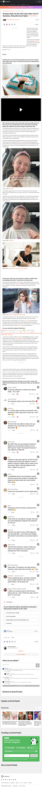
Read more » (21, 650)
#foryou (17, 333)
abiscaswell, (36, 41)
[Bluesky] (9, 779)
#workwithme (36, 333)
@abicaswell (3, 330)
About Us (17, 782)
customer (19, 325)
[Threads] (11, 779)
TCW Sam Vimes (7, 681)
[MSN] (13, 779)
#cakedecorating (25, 333)
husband (26, 320)
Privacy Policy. (25, 759)
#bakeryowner (12, 333)
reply (9, 671)
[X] (7, 779)
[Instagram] (3, 779)
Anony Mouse (7, 677)
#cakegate (31, 333)
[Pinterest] (5, 779)
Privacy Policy (15, 785)
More (28, 4)
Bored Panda (5, 776)
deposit (21, 142)
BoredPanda (6, 2)
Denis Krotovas (17, 19)
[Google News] (15, 779)
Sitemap (30, 782)
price (12, 136)
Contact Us (25, 782)
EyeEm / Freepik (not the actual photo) (17, 314)
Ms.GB (7, 673)
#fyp (2, 333)
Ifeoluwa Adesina (9, 19)
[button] (36, 708)
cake (3, 130)
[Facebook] (1, 779)
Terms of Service (22, 785)
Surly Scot (6, 668)
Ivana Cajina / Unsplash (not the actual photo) (18, 96)
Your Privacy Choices (5, 782)
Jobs (21, 782)
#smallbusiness (6, 333)
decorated (16, 283)
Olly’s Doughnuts (19, 338)
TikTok (8, 49)
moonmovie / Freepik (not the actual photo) (18, 268)
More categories (8, 751)
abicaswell (11, 188)
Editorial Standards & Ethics (6, 785)
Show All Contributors (21, 654)
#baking (20, 333)
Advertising (12, 782)
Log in (39, 1)
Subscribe (34, 755)
